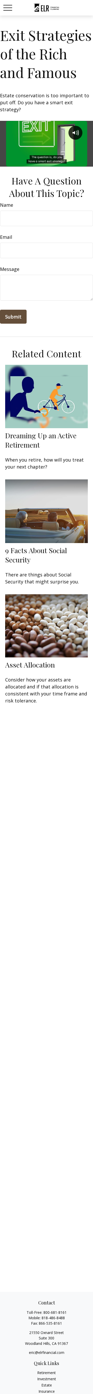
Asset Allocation (30, 664)
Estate (46, 1385)
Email (6, 237)
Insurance (46, 1391)
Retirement (46, 1372)
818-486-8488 (53, 1317)
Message (9, 269)
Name (6, 205)
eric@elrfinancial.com (46, 1352)
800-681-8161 (55, 1312)
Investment (46, 1378)
